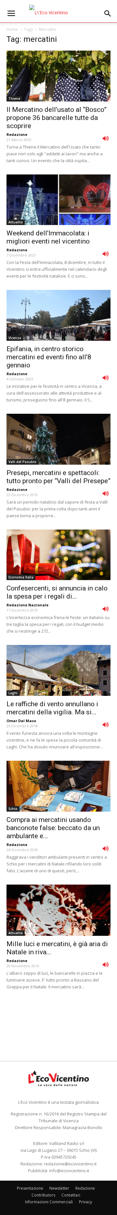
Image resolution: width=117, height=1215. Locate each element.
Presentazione (30, 1188)
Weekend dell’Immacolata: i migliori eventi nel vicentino (48, 237)
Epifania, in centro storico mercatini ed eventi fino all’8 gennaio (48, 357)
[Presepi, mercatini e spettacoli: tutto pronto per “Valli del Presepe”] (58, 439)
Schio (13, 808)
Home (12, 29)
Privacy (85, 1202)
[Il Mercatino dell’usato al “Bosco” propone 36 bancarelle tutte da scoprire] (58, 76)
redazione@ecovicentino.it (70, 1164)
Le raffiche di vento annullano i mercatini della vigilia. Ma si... (52, 708)
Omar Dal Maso (21, 720)
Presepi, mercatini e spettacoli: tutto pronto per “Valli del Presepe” (58, 477)
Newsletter (59, 1188)
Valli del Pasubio (22, 461)
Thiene (14, 98)
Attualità (15, 222)
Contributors (43, 1195)
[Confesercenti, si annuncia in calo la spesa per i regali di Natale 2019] (58, 555)
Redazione (16, 134)
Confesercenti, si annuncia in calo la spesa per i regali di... (57, 592)
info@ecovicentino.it (69, 1170)
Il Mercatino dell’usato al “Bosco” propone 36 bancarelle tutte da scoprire (56, 118)
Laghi (13, 693)
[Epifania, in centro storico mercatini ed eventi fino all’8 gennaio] (58, 315)
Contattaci (70, 1195)
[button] (108, 13)
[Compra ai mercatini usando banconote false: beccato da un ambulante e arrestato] (58, 786)
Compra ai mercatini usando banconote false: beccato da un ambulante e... (53, 828)
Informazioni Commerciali (49, 1202)
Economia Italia (20, 577)
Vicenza (14, 338)
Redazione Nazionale (27, 604)
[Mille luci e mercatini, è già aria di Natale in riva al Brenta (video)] (58, 910)
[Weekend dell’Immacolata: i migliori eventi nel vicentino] (58, 199)
